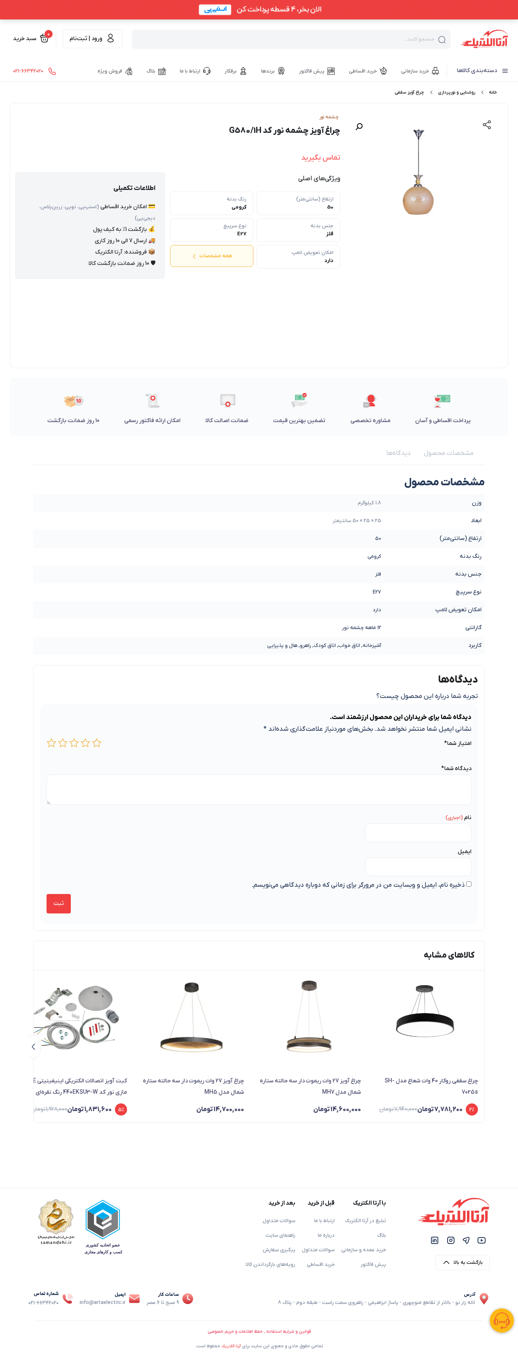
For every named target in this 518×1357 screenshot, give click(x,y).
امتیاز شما (457, 743)
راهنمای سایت (280, 1235)
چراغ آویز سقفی (409, 92)
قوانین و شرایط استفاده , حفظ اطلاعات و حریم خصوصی (259, 1331)
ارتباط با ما (324, 1221)
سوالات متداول (318, 1250)
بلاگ (381, 1235)
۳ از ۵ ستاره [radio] (74, 743)
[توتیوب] (481, 1240)
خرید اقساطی (321, 1264)
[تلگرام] (466, 1240)
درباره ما (326, 1235)
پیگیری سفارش (279, 1250)
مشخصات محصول (448, 453)
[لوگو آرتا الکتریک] (484, 38)
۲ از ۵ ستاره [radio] (85, 743)
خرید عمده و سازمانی (363, 1250)
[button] (359, 126)
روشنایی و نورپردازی (456, 92)
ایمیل (464, 852)
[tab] (448, 453)
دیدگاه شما (456, 768)
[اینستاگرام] (451, 1240)
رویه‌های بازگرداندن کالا (270, 1264)
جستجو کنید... (419, 39)
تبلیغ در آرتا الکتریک (365, 1221)
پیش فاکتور (373, 1264)
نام (467, 817)
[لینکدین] (434, 1240)
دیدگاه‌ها (398, 453)
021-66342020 (43, 1303)
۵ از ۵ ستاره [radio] (51, 743)
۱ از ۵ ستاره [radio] (97, 743)
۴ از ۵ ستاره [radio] (63, 743)
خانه (493, 92)
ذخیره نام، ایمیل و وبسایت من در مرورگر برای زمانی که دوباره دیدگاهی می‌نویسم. (358, 885)
